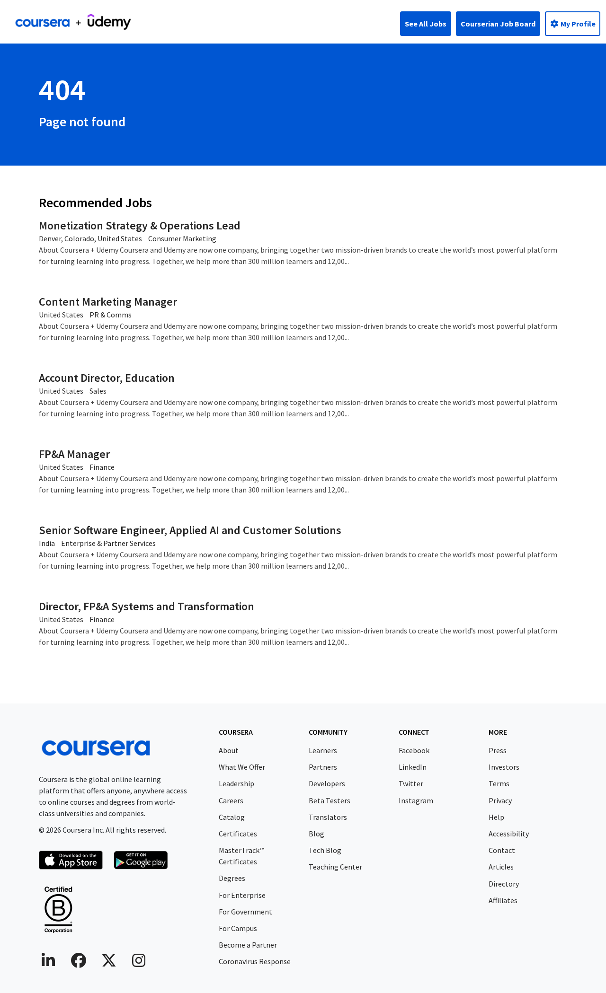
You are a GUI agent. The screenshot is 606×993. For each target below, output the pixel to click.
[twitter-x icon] (108, 963)
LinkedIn (413, 767)
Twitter (411, 783)
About (229, 750)
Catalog (232, 817)
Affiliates (503, 900)
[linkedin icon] (48, 963)
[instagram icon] (138, 963)
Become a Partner (248, 944)
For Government (245, 911)
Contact (502, 850)
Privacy (500, 800)
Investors (504, 767)
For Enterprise (242, 895)
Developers (327, 783)
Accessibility (509, 833)
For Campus (238, 928)
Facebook (414, 750)
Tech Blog (325, 850)
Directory (504, 883)
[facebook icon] (78, 963)
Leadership (236, 783)
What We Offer (242, 767)
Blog (316, 833)
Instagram (416, 800)
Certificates (238, 833)
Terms (499, 783)
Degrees (232, 878)
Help (496, 817)
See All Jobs (425, 23)
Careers (231, 800)
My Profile (577, 23)
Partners (323, 767)
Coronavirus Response (255, 961)
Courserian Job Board (498, 23)
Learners (323, 750)
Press (498, 750)
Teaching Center (335, 866)
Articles (501, 866)
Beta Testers (329, 800)
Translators (328, 817)
